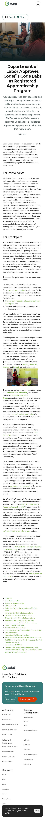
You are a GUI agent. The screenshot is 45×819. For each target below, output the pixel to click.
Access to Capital (7, 761)
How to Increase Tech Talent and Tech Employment (23, 630)
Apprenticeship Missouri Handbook (17, 635)
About (4, 774)
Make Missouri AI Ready (9, 746)
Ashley (25, 364)
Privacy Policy (6, 799)
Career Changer (7, 734)
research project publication (22, 414)
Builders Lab (27, 764)
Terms (4, 804)
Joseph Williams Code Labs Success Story (19, 620)
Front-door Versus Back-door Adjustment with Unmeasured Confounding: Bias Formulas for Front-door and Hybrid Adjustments (23, 649)
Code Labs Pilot (10, 606)
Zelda (31, 364)
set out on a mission (16, 290)
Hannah (16, 367)
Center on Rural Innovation (16, 393)
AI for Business (28, 759)
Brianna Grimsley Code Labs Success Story (20, 618)
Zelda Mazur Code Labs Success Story (18, 615)
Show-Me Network (8, 751)
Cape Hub (27, 744)
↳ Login (26, 721)
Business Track (6, 719)
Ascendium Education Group (15, 628)
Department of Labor (12, 601)
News (4, 784)
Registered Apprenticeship (14, 603)
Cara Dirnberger (11, 633)
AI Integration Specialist (9, 729)
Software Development (31, 730)
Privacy (27, 725)
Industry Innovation (8, 756)
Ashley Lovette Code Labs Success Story (19, 613)
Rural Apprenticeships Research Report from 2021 (23, 637)
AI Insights (5, 789)
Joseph (6, 367)
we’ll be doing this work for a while (16, 531)
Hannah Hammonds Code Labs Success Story (21, 623)
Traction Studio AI (29, 717)
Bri (36, 364)
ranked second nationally (20, 486)
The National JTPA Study (13, 645)
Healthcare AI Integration (10, 724)
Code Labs (8, 598)
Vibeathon (27, 749)
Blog (3, 779)
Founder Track (6, 714)
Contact (4, 794)
